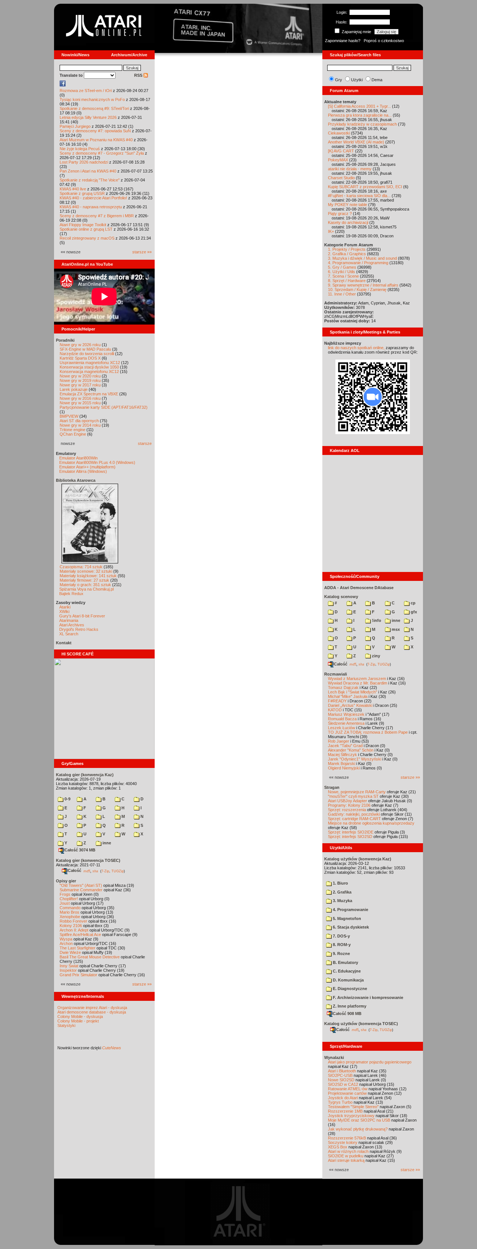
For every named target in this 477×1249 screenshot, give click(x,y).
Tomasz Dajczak (343, 687)
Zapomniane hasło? (342, 40)
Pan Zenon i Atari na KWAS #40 (88, 171)
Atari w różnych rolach (348, 1151)
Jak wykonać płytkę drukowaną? (358, 1129)
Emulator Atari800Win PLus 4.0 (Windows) (97, 462)
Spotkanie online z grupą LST (86, 229)
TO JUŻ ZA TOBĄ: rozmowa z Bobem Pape (368, 732)
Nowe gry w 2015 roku (80, 403)
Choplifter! (69, 899)
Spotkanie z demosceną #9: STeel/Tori (94, 108)
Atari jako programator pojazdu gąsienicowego (369, 1062)
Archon (66, 943)
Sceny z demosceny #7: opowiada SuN (95, 131)
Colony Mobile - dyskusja (80, 1016)
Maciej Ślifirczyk (342, 754)
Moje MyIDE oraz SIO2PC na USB (359, 1120)
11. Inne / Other (342, 294)
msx (395, 629)
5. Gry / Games (342, 267)
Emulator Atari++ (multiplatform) (87, 467)
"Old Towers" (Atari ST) (81, 885)
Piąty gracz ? (340, 213)
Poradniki (65, 340)
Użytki (357, 80)
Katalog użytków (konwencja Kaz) (357, 859)
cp (413, 603)
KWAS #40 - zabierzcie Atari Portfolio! (93, 198)
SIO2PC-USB (340, 1075)
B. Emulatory (345, 962)
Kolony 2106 (71, 925)
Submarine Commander (81, 890)
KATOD (335, 710)
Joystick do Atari (343, 1097)
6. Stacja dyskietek (350, 927)
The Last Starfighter (77, 948)
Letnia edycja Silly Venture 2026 (88, 117)
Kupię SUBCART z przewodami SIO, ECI (365, 186)
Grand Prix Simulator (78, 975)
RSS (138, 75)
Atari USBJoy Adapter (347, 801)
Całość (74, 870)
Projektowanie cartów (347, 1093)
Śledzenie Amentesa (346, 723)
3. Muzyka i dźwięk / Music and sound (362, 258)
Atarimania (68, 620)
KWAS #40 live (73, 189)
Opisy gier (66, 881)
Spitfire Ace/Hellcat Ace (80, 934)
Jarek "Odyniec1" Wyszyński (354, 759)
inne (106, 843)
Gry (338, 80)
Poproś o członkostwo (384, 40)
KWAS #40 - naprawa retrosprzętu (91, 207)
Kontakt (64, 643)
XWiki (64, 611)
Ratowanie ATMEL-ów (347, 1089)
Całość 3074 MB (79, 850)
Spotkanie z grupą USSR (82, 193)
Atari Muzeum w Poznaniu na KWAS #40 (96, 139)
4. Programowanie (350, 909)
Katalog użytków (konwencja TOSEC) (361, 1023)
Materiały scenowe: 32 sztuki (86, 571)
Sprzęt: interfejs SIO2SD (350, 836)
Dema (377, 80)
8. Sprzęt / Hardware (347, 280)
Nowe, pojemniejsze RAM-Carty (357, 792)
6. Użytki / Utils (341, 271)
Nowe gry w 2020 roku (80, 376)
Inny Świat (69, 966)
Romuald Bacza (342, 719)
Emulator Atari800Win (78, 458)
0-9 (66, 799)
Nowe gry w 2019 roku (80, 380)
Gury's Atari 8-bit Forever (82, 616)
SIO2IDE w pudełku (345, 1156)
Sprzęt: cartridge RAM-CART (354, 818)
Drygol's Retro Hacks (78, 629)
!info (376, 620)
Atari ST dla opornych (79, 420)
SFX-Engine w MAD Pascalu (85, 349)
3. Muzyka (342, 900)
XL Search (68, 634)
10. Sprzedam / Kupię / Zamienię (357, 289)
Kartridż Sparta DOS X (80, 358)
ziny (375, 656)
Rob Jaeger (338, 741)
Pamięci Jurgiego (75, 126)
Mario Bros (69, 912)
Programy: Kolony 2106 (349, 805)
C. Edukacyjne (346, 971)
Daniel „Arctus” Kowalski (350, 705)
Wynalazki (334, 1057)
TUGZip (117, 871)
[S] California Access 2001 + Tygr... (359, 106)
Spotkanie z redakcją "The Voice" (90, 180)
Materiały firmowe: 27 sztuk (84, 580)
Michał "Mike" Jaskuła (347, 696)
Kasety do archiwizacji (348, 222)
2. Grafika (341, 892)
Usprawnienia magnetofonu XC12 (90, 362)
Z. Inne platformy (349, 1006)
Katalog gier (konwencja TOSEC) (88, 860)
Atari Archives (71, 625)
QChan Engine (73, 434)
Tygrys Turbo (340, 1102)
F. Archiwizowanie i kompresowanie (367, 997)
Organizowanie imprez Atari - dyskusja (92, 1007)
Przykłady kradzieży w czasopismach (362, 124)
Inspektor (68, 970)
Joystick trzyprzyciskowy (351, 1115)
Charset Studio (341, 178)
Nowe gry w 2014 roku (80, 425)
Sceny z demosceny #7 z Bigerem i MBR (97, 216)
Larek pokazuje (74, 389)
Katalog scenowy (341, 596)
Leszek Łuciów (341, 727)
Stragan (331, 787)
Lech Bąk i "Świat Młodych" (352, 692)
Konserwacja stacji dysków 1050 (89, 367)
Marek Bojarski (341, 763)
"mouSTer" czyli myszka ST (353, 796)
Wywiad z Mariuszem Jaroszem (357, 678)
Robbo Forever (73, 921)
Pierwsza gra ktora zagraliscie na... (360, 115)
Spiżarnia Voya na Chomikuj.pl (86, 589)
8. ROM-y (341, 944)
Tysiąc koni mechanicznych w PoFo (92, 99)
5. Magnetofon (346, 918)
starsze (145, 443)
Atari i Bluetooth (342, 1071)
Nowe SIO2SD (341, 1080)
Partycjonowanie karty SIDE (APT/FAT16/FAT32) (104, 407)
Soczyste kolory (342, 1142)
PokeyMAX (338, 160)
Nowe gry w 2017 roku (80, 385)
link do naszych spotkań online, (356, 347)
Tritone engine (72, 429)
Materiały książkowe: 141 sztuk (88, 575)
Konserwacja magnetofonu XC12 (89, 371)
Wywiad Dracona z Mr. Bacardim (357, 683)
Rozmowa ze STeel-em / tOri (86, 90)
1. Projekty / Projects (347, 249)
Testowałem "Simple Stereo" (353, 1106)
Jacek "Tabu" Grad (345, 745)
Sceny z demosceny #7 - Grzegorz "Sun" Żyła (102, 153)
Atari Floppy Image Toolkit (83, 224)
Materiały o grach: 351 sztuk (85, 584)
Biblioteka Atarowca (75, 480)
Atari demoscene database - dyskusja (91, 1012)
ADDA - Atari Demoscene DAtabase (359, 587)
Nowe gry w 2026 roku (80, 344)
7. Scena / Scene (343, 276)
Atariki (64, 607)
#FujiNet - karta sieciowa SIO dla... (359, 195)
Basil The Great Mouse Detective (90, 957)
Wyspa (66, 939)
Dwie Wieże (70, 952)
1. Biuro (340, 883)
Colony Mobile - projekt (78, 1021)
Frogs (65, 894)
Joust (65, 903)
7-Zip (105, 871)
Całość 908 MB (347, 1013)
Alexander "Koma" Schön (350, 750)
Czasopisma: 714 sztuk (81, 567)
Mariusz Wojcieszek (346, 714)
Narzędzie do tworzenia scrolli (87, 353)
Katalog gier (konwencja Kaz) (85, 774)
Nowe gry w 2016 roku (80, 398)
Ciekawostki (339, 133)
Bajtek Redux (71, 593)
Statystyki (66, 1025)
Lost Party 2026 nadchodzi (84, 162)
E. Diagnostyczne (349, 988)
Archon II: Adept (74, 930)
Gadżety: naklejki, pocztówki (354, 814)
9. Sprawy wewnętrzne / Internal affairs (363, 285)
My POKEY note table (347, 204)
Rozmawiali (335, 674)
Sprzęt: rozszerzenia (347, 809)
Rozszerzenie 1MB (345, 1111)
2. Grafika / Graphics (347, 254)
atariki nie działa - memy (350, 169)
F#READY (337, 701)
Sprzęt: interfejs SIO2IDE (350, 832)
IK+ (331, 231)
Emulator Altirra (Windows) (83, 471)
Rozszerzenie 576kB (347, 1138)
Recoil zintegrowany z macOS (87, 238)
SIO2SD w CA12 (343, 1084)
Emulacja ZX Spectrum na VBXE (89, 394)
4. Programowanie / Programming (358, 262)
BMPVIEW (69, 416)
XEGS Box (337, 1147)
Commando (70, 907)
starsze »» (142, 252)
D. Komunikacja (348, 980)
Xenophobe (70, 916)
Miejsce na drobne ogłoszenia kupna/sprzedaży (371, 823)
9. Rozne (341, 953)
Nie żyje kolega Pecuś (80, 148)
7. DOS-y (341, 936)
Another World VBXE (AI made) (356, 142)
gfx (413, 612)
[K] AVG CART (341, 151)
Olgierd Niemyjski (344, 768)
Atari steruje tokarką (346, 1160)
